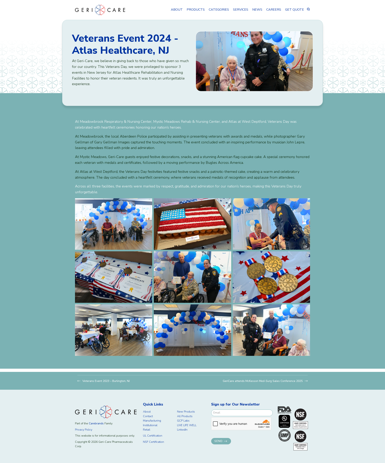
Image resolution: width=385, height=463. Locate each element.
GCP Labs (183, 421)
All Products (184, 416)
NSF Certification (153, 442)
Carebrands (96, 423)
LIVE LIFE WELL (187, 425)
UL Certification (152, 436)
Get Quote (294, 9)
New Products (186, 412)
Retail (146, 430)
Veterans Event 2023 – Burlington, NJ (106, 381)
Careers (273, 9)
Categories (219, 9)
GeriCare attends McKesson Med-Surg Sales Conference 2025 (263, 381)
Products (196, 9)
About (177, 9)
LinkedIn (182, 430)
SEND (218, 441)
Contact (148, 416)
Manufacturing (152, 421)
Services (240, 9)
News (257, 9)
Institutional (150, 425)
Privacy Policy (83, 430)
